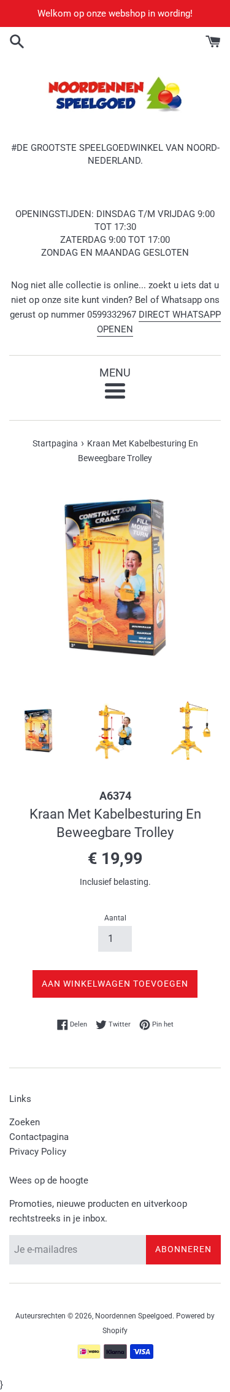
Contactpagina (39, 1136)
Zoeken (24, 1122)
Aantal (115, 918)
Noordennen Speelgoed (133, 1316)
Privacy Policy (37, 1151)
